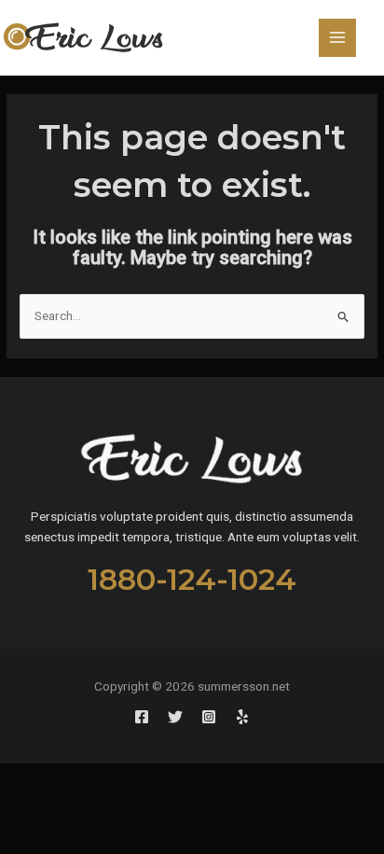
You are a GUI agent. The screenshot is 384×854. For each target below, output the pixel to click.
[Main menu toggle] (338, 38)
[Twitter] (175, 716)
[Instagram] (208, 716)
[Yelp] (242, 716)
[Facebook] (141, 716)
